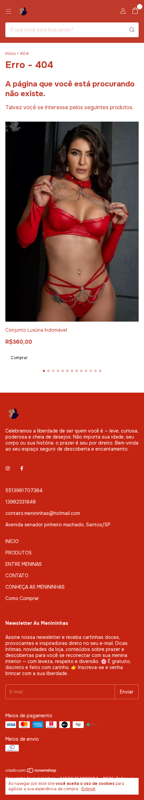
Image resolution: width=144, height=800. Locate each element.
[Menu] (8, 11)
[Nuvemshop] (31, 772)
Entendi (88, 789)
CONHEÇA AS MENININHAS (35, 587)
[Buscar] (132, 29)
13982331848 (20, 502)
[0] (135, 11)
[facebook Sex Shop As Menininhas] (21, 468)
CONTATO (16, 576)
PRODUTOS (18, 553)
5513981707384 (24, 490)
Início (10, 53)
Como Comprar (22, 598)
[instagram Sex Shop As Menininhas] (7, 468)
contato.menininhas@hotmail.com (42, 513)
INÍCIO (12, 541)
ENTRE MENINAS (23, 564)
